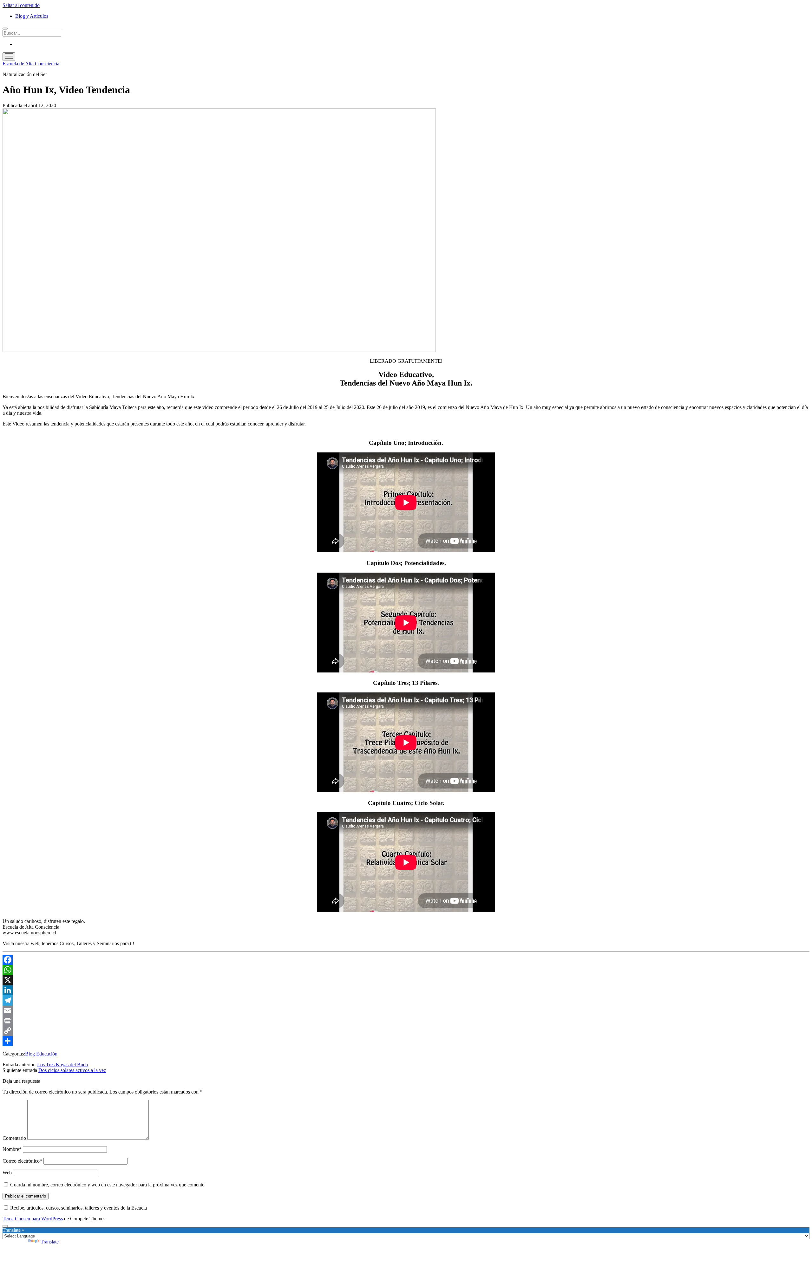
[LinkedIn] (406, 990)
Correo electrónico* (22, 1161)
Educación (46, 1053)
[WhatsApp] (406, 970)
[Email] (406, 1010)
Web (7, 1172)
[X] (406, 980)
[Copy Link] (406, 1031)
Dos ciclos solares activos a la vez (72, 1070)
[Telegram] (406, 1000)
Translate (50, 1241)
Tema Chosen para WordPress (33, 1218)
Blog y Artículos (31, 16)
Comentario (14, 1138)
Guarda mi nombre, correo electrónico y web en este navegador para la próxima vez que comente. (108, 1184)
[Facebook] (406, 960)
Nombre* (12, 1149)
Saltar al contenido (21, 5)
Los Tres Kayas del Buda (62, 1064)
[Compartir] (406, 1041)
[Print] (406, 1021)
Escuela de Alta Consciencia (31, 63)
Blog (30, 1053)
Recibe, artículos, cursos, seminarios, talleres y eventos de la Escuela (78, 1208)
